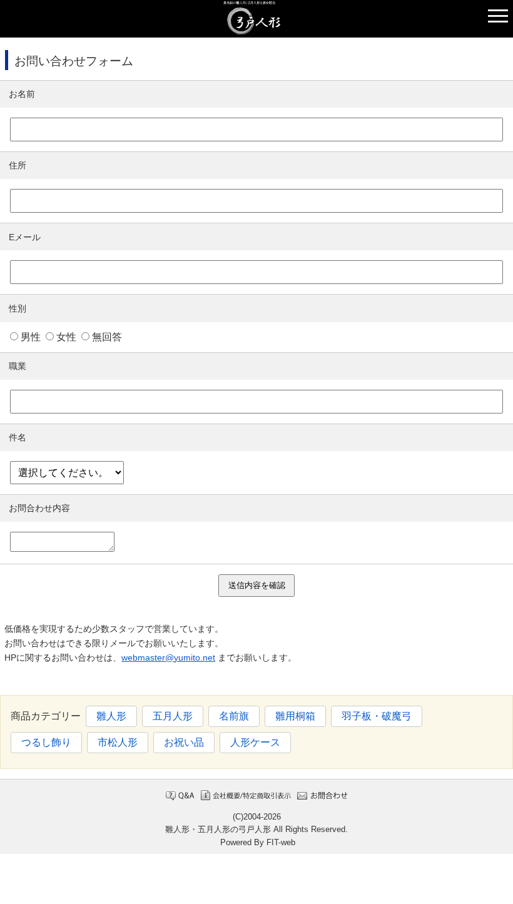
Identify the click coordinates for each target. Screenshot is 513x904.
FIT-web (281, 842)
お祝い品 (184, 742)
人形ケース (255, 742)
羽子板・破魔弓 (377, 716)
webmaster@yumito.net (168, 658)
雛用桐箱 (295, 716)
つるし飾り (46, 742)
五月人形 (173, 716)
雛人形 (111, 716)
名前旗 (234, 716)
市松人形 (118, 742)
